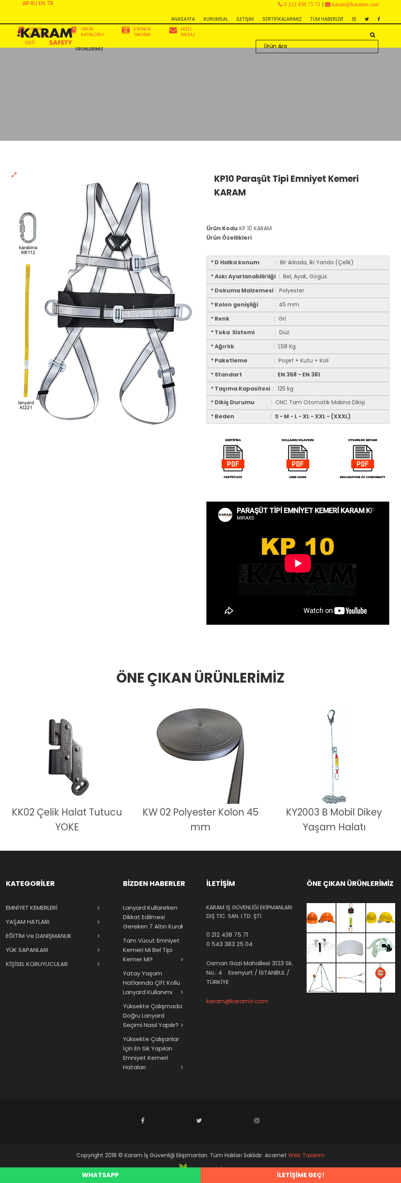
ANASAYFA (183, 19)
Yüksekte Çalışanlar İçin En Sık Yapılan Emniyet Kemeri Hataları (151, 1053)
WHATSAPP (100, 1174)
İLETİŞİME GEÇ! (301, 1174)
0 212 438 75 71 (227, 934)
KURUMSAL (216, 19)
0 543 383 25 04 (229, 944)
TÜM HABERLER (326, 19)
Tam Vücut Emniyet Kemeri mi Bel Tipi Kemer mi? (151, 949)
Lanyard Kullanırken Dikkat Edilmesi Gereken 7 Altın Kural (152, 916)
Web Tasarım (306, 1155)
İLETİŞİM (245, 19)
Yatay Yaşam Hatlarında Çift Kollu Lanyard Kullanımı (151, 982)
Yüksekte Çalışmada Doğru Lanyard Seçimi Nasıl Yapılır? (152, 1015)
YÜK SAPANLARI (27, 950)
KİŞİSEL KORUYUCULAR (37, 964)
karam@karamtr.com (237, 1001)
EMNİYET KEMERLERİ (32, 907)
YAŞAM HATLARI (27, 922)
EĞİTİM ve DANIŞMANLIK (39, 936)
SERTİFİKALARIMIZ (282, 19)
